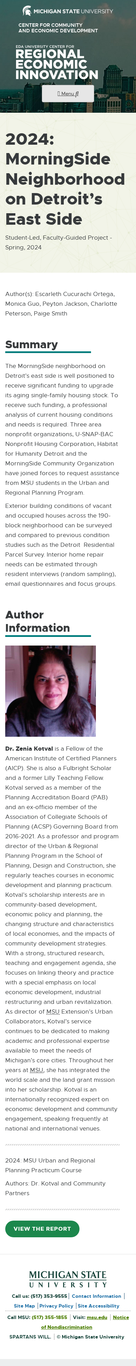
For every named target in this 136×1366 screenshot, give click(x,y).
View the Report (45, 1231)
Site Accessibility (98, 1306)
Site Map (24, 1306)
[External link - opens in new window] (68, 11)
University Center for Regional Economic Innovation (68, 62)
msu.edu (97, 1317)
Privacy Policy (56, 1306)
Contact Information (96, 1296)
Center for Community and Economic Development (60, 28)
